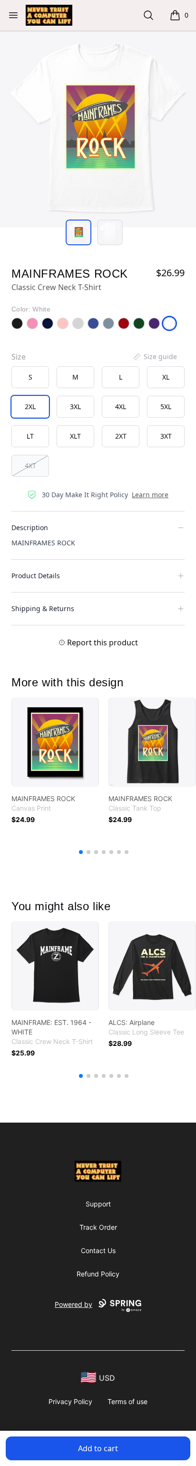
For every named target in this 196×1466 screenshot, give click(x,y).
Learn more (150, 494)
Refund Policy (98, 1274)
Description (29, 527)
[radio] (30, 377)
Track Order (98, 1227)
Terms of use (127, 1401)
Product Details (35, 575)
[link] (55, 742)
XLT (75, 436)
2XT (121, 436)
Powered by (73, 1304)
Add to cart (98, 1448)
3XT (166, 436)
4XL (120, 406)
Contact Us (98, 1250)
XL (165, 377)
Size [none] (18, 356)
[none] (154, 356)
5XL (165, 406)
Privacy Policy (70, 1401)
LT (30, 436)
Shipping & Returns (42, 608)
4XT (30, 465)
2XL (30, 406)
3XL (75, 406)
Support (98, 1204)
